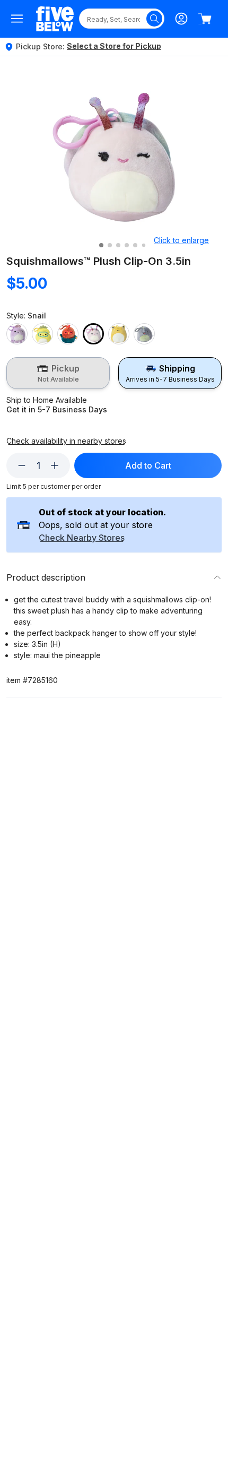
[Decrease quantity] (21, 465)
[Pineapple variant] (42, 333)
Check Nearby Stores (82, 538)
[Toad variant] (118, 333)
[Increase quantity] (54, 465)
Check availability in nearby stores (66, 441)
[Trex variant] (144, 333)
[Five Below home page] (55, 18)
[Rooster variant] (67, 333)
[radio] (58, 373)
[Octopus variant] (17, 333)
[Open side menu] (17, 18)
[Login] (181, 18)
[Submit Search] (154, 19)
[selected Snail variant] (93, 333)
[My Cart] (204, 18)
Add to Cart (148, 465)
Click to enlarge (181, 240)
